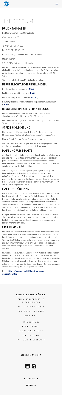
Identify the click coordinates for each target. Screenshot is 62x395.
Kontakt (31, 316)
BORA (34, 97)
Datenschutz (31, 379)
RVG (32, 93)
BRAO (31, 89)
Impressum (31, 385)
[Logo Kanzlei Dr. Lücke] (6, 3)
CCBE (5, 104)
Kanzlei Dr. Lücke (31, 294)
